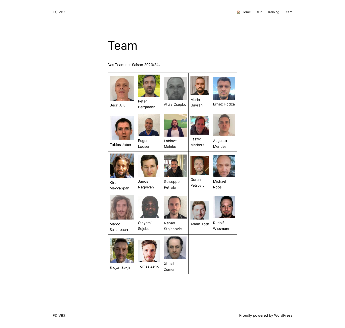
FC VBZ (59, 12)
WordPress (283, 315)
